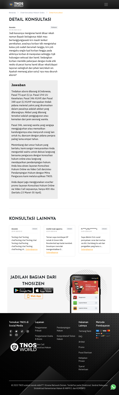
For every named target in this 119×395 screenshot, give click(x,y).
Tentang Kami (85, 331)
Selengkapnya (31, 249)
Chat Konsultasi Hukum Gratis (32, 12)
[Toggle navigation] (106, 4)
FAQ (80, 336)
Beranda (12, 12)
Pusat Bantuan (85, 352)
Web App (35, 296)
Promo (81, 347)
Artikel (82, 342)
